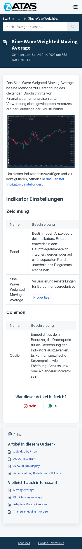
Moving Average (24, 490)
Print (17, 434)
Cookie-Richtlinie (51, 543)
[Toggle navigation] (75, 7)
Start (6, 18)
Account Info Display (26, 466)
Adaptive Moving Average (30, 504)
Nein (32, 405)
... (19, 18)
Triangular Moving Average (30, 511)
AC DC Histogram (24, 459)
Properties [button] (41, 297)
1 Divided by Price (25, 451)
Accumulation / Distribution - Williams (37, 473)
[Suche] (73, 26)
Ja (55, 405)
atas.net (24, 543)
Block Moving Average (27, 497)
